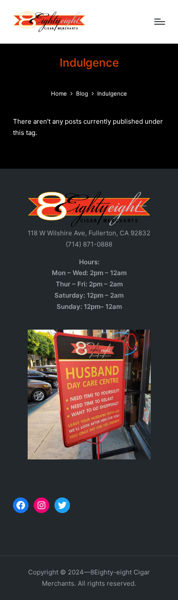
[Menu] (159, 22)
